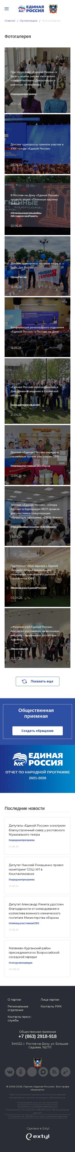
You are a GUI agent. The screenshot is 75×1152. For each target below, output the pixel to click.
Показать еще (42, 681)
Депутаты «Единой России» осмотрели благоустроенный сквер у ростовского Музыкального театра (37, 830)
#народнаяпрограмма (22, 840)
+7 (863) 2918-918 (37, 1036)
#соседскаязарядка (20, 962)
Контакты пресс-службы (20, 1018)
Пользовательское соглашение (37, 1102)
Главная (10, 20)
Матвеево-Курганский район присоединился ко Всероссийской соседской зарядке (34, 952)
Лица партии (50, 999)
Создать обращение (37, 731)
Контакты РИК (51, 1006)
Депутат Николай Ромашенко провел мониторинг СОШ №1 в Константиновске (36, 869)
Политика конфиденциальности (37, 1106)
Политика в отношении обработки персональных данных (37, 1111)
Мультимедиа (28, 20)
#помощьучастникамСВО (24, 923)
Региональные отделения (18, 1008)
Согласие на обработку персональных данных (37, 1116)
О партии (14, 999)
